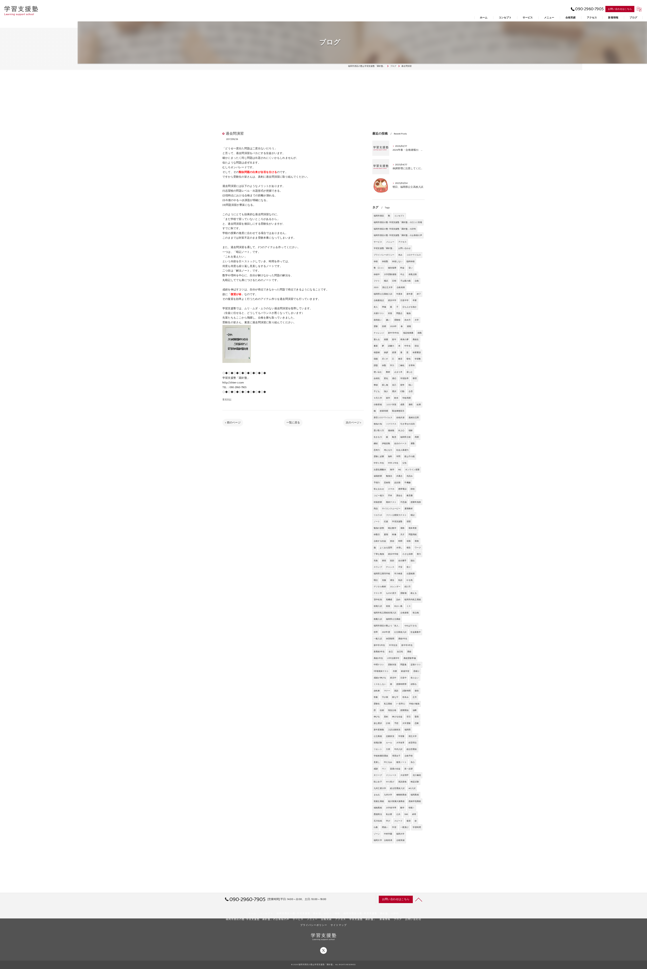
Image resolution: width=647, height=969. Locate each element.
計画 (388, 723)
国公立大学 (387, 287)
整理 (415, 378)
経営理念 (413, 742)
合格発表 (401, 287)
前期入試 (378, 606)
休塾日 (377, 534)
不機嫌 (407, 482)
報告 (409, 547)
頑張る (414, 684)
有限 (409, 541)
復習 (409, 821)
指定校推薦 (408, 333)
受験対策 (392, 664)
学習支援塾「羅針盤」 (384, 248)
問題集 (403, 664)
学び (388, 821)
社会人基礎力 (402, 450)
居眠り (416, 671)
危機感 (389, 599)
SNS (406, 814)
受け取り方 (379, 430)
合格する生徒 (380, 541)
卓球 (414, 814)
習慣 (409, 521)
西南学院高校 (415, 801)
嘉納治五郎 (414, 417)
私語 (400, 580)
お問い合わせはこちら (620, 9)
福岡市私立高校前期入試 (385, 612)
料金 (402, 268)
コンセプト (399, 215)
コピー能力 (379, 495)
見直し (377, 762)
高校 (409, 651)
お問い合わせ (404, 248)
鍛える (414, 593)
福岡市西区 (379, 215)
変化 (386, 378)
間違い (385, 827)
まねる (377, 794)
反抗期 (397, 482)
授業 (394, 352)
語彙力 (391, 346)
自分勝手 (402, 560)
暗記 (413, 515)
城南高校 (378, 807)
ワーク (418, 547)
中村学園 (388, 834)
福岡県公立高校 (393, 619)
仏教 (376, 827)
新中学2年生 (379, 645)
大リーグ (378, 775)
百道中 (403, 677)
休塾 (384, 365)
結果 (419, 404)
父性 (404, 463)
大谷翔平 (404, 775)
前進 (388, 606)
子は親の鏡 (405, 280)
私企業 (389, 814)
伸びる (377, 716)
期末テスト (391, 502)
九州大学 (388, 794)
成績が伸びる (380, 677)
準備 (384, 307)
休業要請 (417, 352)
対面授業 (378, 502)
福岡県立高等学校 (382, 573)
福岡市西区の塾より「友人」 (387, 625)
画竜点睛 (413, 274)
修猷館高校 (401, 794)
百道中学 (404, 300)
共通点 (399, 476)
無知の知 (378, 424)
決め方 (407, 320)
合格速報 (404, 612)
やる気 (409, 580)
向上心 (401, 430)
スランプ (378, 567)
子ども (377, 391)
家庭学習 (405, 671)
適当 (392, 580)
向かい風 (398, 606)
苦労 (409, 716)
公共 (398, 814)
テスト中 (378, 593)
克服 (384, 580)
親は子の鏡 (409, 456)
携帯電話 (402, 489)
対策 (390, 313)
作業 (395, 671)
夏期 (386, 534)
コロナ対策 (391, 404)
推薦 (386, 339)
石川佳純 (378, 821)
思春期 (387, 482)
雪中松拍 (378, 599)
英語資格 (402, 781)
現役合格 (392, 710)
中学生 (407, 346)
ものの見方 (391, 593)
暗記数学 (392, 528)
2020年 (393, 326)
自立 (391, 651)
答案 (376, 697)
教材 (388, 372)
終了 (419, 294)
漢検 (402, 528)
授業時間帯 (401, 684)
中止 (402, 274)
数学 (402, 807)
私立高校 (388, 703)
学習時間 (417, 827)
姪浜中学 (392, 300)
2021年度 (386, 632)
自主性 (400, 651)
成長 (402, 404)
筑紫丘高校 (379, 801)
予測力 (377, 482)
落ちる (377, 339)
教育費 (410, 495)
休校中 (377, 274)
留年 (394, 339)
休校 (376, 261)
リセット (378, 749)
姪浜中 (393, 677)
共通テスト (379, 313)
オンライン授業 (412, 469)
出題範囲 (411, 573)
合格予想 (409, 755)
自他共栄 (400, 417)
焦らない (415, 677)
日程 (394, 280)
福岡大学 (400, 834)
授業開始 (404, 710)
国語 (396, 690)
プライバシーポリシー (384, 255)
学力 (392, 365)
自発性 (377, 378)
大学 (417, 320)
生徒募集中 (415, 632)
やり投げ (390, 781)
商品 (376, 508)
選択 (394, 391)
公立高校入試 (400, 632)
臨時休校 (411, 261)
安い (411, 268)
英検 (417, 541)
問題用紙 (413, 534)
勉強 (409, 313)
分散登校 (378, 404)
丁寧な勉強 (379, 554)
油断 (415, 710)
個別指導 (392, 268)
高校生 (416, 339)
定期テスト (416, 664)
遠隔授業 (378, 476)
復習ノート (401, 762)
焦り (409, 567)
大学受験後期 (390, 274)
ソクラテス (391, 424)
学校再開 (406, 398)
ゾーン (377, 834)
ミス (409, 606)
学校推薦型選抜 (381, 755)
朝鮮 (411, 430)
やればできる (411, 625)
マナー (387, 690)
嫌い (388, 320)
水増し (399, 547)
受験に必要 (379, 456)
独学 (392, 469)
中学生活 (393, 645)
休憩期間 (390, 638)
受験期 (403, 593)
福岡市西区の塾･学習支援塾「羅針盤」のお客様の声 (398, 235)
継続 (376, 443)
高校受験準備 (410, 658)
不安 (400, 567)
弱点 (376, 580)
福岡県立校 (405, 437)
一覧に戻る (293, 422)
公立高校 (378, 736)
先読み (410, 476)
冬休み (405, 697)
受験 (376, 326)
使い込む (378, 372)
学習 (394, 827)
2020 (376, 287)
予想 (396, 723)
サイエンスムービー (391, 508)
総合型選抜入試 (397, 788)
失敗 (376, 560)
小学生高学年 (393, 658)
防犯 (413, 489)
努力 (419, 554)
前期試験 (378, 742)
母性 (408, 359)
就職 (420, 333)
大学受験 (406, 723)
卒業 (415, 300)
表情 (384, 560)
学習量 (401, 736)
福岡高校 (415, 794)
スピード (398, 821)
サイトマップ (339, 925)
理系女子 (396, 755)
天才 (402, 534)
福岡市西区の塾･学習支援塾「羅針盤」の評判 (395, 229)
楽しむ (410, 372)
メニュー (390, 242)
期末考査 (413, 528)
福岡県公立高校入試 (383, 294)
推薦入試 (378, 619)
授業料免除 (416, 502)
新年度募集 (379, 729)
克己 (394, 385)
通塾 (413, 443)
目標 (384, 326)
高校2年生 (378, 658)
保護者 (377, 352)
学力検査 (398, 573)
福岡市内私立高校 (412, 599)
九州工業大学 (380, 788)
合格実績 (400, 840)
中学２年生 (393, 463)
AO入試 (412, 788)
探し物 (385, 385)
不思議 (403, 502)
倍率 (376, 632)
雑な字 (395, 697)
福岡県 (408, 729)
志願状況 (390, 736)
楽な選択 (378, 723)
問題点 (399, 313)
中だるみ (388, 762)
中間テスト (379, 664)
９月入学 (378, 398)
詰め (398, 599)
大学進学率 (391, 807)
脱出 (413, 560)
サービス (378, 242)
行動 (402, 391)
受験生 (377, 703)
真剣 (386, 716)
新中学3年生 (407, 645)
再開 (417, 437)
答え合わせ (379, 489)
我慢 (376, 359)
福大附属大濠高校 (396, 801)
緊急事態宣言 (398, 411)
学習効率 (404, 378)
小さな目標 (407, 554)
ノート (377, 521)
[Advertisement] (323, 93)
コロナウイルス (414, 255)
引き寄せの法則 (407, 424)
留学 (388, 398)
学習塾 (418, 359)
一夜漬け (404, 827)
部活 (417, 346)
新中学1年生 (393, 333)
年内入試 (398, 749)
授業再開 (384, 411)
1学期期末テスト (381, 671)
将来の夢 (404, 339)
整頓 (376, 385)
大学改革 (400, 742)
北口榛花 (417, 775)
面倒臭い (378, 320)
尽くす (385, 359)
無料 (390, 456)
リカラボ (378, 515)
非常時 (412, 365)
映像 (394, 534)
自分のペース (400, 443)
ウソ (384, 768)
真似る (399, 495)
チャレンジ (379, 333)
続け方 (408, 586)
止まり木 (398, 372)
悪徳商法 (378, 814)
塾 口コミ (379, 268)
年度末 (399, 294)
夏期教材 (409, 508)
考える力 (388, 450)
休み (400, 255)
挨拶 (386, 352)
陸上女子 (378, 781)
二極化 (401, 365)
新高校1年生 (379, 651)
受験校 (397, 320)
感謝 (376, 768)
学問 (398, 456)
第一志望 (408, 768)
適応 (394, 378)
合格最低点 (379, 300)
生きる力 (378, 437)
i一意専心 (400, 703)
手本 (390, 495)
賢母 (417, 716)
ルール (389, 742)
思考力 (377, 450)
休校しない (397, 261)
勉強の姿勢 (379, 528)
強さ (386, 391)
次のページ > (353, 422)
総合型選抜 (412, 749)
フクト (377, 280)
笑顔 (392, 560)
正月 (415, 697)
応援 (386, 521)
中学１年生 (379, 463)
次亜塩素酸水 (380, 469)
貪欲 (392, 541)
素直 (376, 346)
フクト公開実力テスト (396, 515)
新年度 (410, 294)
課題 (376, 365)
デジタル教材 (380, 586)
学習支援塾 (397, 521)
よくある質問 (386, 547)
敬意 (394, 437)
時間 (400, 541)
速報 (409, 326)
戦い (411, 385)
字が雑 (385, 697)
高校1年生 (402, 638)
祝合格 (416, 612)
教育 (400, 359)
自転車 (377, 690)
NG (399, 469)
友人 (376, 307)
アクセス (402, 242)
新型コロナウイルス (383, 417)
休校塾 (385, 261)
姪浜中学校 (393, 554)
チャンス (390, 567)
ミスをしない (380, 684)
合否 (411, 391)
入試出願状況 (394, 729)
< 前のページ (232, 422)
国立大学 (413, 736)
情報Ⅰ (412, 807)
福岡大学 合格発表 (383, 840)
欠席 (388, 749)
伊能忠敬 (386, 443)
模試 (386, 280)
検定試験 (415, 781)
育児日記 (226, 399)
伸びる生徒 (397, 716)
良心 (413, 762)
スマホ (391, 489)
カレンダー (395, 586)
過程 (411, 404)
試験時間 (406, 690)
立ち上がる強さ (409, 307)
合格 (417, 280)
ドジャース (391, 775)
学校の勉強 (414, 703)
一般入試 (378, 638)
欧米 (396, 398)
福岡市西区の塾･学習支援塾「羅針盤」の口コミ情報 (398, 222)
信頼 (382, 710)
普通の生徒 (395, 768)
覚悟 (417, 690)
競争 (402, 385)
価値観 (391, 430)
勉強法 (389, 476)
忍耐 (417, 723)
